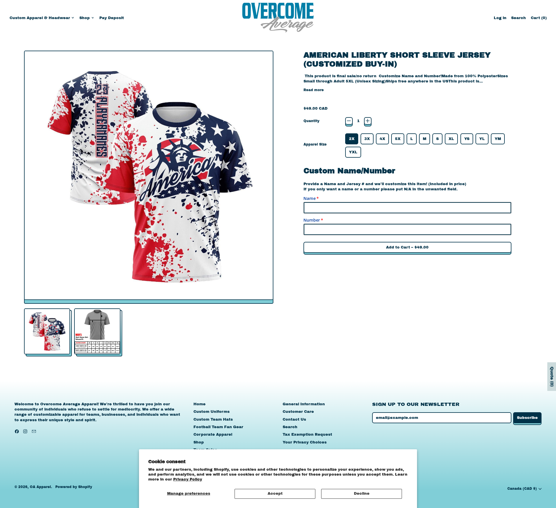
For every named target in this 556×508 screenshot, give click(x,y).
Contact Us (294, 419)
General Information (304, 404)
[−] (349, 121)
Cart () (539, 19)
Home (199, 404)
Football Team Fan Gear (218, 427)
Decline (362, 494)
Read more (313, 90)
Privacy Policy (187, 479)
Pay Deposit (111, 18)
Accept (275, 494)
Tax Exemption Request (307, 434)
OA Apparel (40, 487)
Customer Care (298, 412)
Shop (198, 442)
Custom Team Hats (213, 419)
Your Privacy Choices (305, 442)
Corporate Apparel (212, 434)
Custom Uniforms (211, 412)
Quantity (311, 121)
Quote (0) (552, 377)
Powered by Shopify (73, 487)
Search (290, 427)
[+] (368, 121)
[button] (518, 17)
